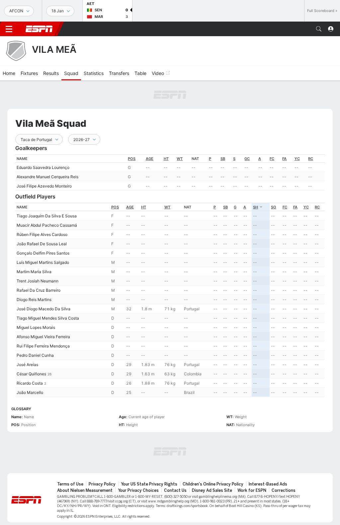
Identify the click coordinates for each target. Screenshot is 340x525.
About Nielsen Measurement (85, 490)
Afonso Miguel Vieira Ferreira (43, 336)
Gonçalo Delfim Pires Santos (43, 253)
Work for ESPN (251, 490)
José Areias (27, 364)
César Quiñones (31, 373)
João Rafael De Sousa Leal (42, 243)
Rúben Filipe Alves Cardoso (42, 234)
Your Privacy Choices (138, 490)
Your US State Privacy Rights (149, 484)
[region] (170, 172)
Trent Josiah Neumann (37, 280)
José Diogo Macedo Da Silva (43, 308)
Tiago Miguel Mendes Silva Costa (48, 318)
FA (284, 158)
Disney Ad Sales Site (212, 490)
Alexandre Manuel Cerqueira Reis (47, 176)
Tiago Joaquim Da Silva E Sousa (47, 215)
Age (149, 158)
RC (310, 158)
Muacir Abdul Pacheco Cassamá (47, 225)
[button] (318, 29)
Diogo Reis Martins (34, 299)
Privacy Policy (102, 484)
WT (180, 158)
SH (255, 207)
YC (297, 158)
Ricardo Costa (30, 383)
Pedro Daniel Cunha (35, 355)
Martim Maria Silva (34, 271)
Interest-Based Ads (268, 484)
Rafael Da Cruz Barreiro (38, 290)
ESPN (39, 29)
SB (222, 158)
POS (131, 158)
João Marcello (30, 392)
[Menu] (9, 29)
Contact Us (175, 490)
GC (247, 158)
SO (273, 207)
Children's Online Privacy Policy (213, 484)
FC (272, 158)
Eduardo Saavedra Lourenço (43, 167)
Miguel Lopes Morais (36, 327)
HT (166, 158)
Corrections (284, 490)
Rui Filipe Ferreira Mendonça (43, 345)
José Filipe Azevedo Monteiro (44, 186)
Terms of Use (70, 484)
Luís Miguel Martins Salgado (43, 262)
